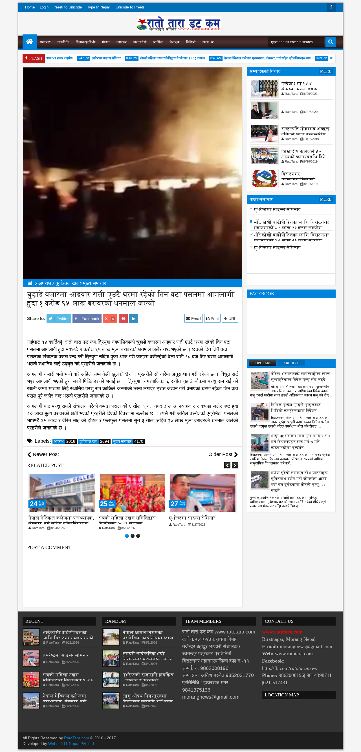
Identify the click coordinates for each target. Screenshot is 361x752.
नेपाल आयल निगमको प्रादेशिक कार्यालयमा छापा (148, 635)
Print (214, 318)
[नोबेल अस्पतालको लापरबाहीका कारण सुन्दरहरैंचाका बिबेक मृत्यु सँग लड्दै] (259, 380)
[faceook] (291, 279)
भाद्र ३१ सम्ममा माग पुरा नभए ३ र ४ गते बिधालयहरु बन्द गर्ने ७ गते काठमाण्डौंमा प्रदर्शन (301, 442)
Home (30, 7)
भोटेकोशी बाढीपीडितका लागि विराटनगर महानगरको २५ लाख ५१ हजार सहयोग (291, 226)
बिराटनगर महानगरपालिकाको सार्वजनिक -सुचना (298, 179)
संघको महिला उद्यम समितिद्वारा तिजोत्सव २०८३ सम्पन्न (164, 58)
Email (195, 318)
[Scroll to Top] (352, 743)
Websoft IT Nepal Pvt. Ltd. (71, 743)
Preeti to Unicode (68, 7)
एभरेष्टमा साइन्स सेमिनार (98, 58)
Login (44, 7)
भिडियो (191, 42)
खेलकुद (174, 42)
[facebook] (331, 7)
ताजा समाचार (261, 199)
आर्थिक (158, 42)
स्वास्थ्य (121, 42)
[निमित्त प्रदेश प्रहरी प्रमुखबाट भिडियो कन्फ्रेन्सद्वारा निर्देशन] (259, 411)
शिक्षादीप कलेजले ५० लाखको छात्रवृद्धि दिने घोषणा (303, 157)
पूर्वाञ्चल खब (94, 441)
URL (231, 318)
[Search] (330, 42)
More (325, 71)
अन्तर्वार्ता (139, 42)
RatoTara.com (76, 738)
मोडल (106, 42)
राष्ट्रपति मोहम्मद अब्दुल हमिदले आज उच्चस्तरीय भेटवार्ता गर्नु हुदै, (305, 134)
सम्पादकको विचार (265, 71)
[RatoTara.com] (30, 41)
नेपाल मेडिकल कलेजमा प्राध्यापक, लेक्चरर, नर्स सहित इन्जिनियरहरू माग (259, 58)
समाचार (45, 42)
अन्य (205, 42)
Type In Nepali (99, 7)
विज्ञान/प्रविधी (85, 42)
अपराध (64, 441)
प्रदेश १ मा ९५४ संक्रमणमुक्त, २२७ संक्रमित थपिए (299, 89)
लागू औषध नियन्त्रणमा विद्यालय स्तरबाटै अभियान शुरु (148, 701)
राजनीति (63, 42)
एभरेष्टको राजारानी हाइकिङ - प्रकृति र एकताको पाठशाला (148, 680)
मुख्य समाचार (128, 441)
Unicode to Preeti (130, 7)
